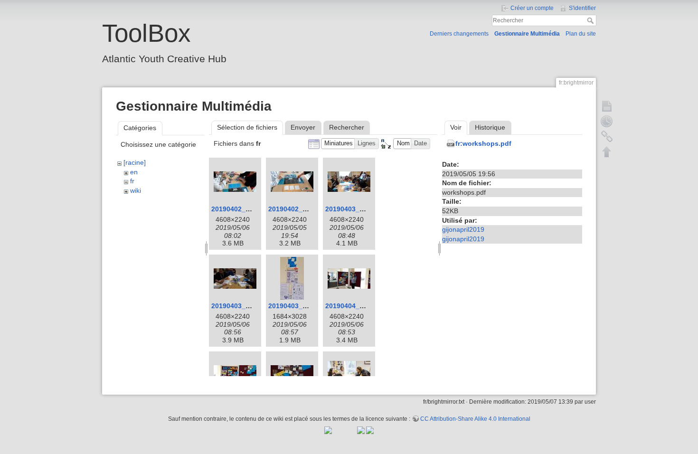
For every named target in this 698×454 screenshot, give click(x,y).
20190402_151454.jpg (303, 209)
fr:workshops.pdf (483, 143)
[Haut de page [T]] (606, 151)
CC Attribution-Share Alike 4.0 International (475, 419)
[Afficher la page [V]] (606, 106)
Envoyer (303, 127)
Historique (490, 127)
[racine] (134, 162)
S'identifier (582, 8)
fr (132, 181)
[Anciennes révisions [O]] (606, 121)
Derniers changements (459, 33)
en (134, 172)
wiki (135, 190)
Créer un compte (532, 8)
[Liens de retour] (606, 136)
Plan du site (581, 33)
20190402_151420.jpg (246, 209)
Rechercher (591, 20)
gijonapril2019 (463, 229)
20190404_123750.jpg (360, 306)
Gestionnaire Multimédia (527, 33)
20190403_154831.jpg (246, 306)
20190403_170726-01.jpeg (309, 306)
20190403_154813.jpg (360, 209)
